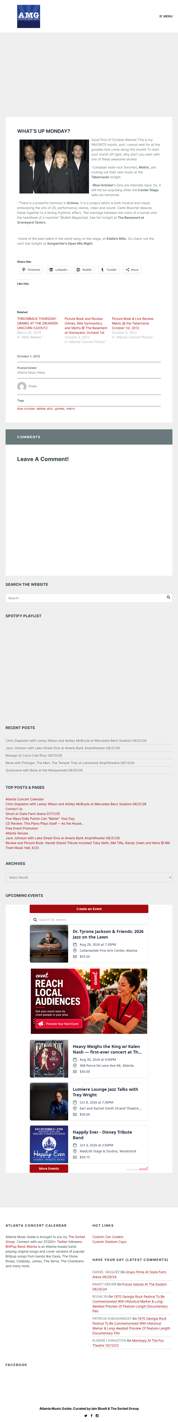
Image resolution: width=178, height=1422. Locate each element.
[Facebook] (90, 1415)
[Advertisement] (89, 67)
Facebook (16, 1365)
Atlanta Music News (31, 372)
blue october (26, 408)
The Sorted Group (125, 1408)
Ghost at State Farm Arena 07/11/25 (33, 814)
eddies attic (45, 408)
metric (70, 408)
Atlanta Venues (17, 833)
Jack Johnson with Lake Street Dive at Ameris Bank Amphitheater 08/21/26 (63, 748)
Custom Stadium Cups (109, 1242)
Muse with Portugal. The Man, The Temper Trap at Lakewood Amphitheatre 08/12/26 (70, 763)
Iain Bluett (99, 1408)
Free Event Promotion (22, 828)
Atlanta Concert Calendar (25, 799)
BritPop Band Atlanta (21, 1246)
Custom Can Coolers (107, 1237)
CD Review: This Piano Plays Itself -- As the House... (45, 823)
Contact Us (14, 809)
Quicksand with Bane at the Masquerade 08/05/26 (44, 770)
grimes (59, 408)
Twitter (62, 1242)
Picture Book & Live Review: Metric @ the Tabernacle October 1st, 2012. (133, 323)
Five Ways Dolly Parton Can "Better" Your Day (40, 818)
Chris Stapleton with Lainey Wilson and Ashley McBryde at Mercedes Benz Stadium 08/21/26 (76, 740)
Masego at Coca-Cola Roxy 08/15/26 (34, 755)
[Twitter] (84, 1415)
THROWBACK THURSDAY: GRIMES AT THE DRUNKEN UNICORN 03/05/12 (37, 323)
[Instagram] (96, 1415)
